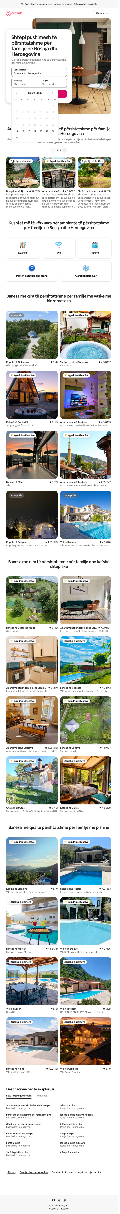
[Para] (64, 150)
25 (22, 131)
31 (16, 137)
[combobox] (39, 73)
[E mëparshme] (53, 150)
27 (35, 131)
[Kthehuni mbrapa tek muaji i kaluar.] (17, 93)
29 (47, 131)
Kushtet (65, 1208)
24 (16, 131)
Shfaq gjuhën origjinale (85, 4)
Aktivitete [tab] (42, 1095)
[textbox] (25, 84)
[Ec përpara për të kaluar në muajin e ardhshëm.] (53, 93)
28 (41, 131)
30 (53, 131)
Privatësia (53, 1208)
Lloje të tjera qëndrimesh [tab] (19, 1095)
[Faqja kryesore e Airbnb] (14, 13)
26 (29, 131)
